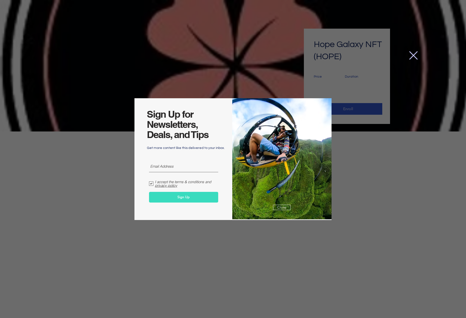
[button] (413, 55)
